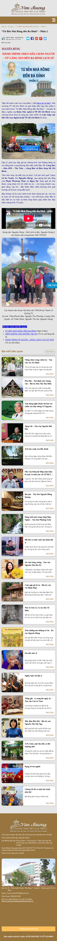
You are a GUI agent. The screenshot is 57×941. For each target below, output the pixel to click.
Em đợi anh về (31, 653)
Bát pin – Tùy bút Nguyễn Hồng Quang (38, 495)
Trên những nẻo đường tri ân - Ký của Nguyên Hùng (39, 631)
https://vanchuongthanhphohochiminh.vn (17, 901)
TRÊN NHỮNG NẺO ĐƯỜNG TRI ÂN (21, 334)
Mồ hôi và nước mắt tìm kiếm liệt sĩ (39, 541)
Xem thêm (50, 352)
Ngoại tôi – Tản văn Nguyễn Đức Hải (38, 427)
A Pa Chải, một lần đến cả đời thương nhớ (37, 745)
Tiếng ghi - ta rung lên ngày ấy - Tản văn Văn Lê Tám (38, 699)
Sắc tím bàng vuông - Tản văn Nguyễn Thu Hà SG (37, 563)
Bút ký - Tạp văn (8, 27)
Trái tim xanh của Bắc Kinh (36, 449)
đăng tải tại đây (43, 103)
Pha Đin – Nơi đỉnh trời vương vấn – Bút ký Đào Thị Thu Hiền (38, 382)
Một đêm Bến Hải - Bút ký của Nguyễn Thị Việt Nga (38, 722)
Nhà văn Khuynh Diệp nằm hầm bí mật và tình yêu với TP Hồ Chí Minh (39, 473)
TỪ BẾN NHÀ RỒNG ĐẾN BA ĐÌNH (20, 331)
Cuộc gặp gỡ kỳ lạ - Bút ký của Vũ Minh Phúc (38, 586)
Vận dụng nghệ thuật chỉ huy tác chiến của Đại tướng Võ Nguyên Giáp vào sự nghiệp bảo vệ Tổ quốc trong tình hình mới (39, 405)
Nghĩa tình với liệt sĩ (33, 676)
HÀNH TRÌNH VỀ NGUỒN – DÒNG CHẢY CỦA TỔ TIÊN (29, 340)
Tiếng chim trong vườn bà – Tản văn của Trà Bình (38, 361)
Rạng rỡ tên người (32, 767)
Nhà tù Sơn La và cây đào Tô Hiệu (37, 609)
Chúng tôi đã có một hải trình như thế (37, 790)
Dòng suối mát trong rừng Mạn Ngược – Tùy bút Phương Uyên (38, 518)
